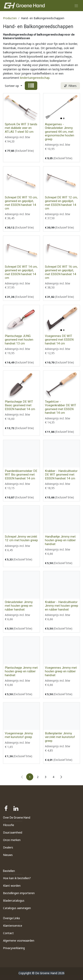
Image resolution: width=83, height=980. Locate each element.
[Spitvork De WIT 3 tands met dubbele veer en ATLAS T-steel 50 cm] (21, 107)
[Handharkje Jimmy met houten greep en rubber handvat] (61, 519)
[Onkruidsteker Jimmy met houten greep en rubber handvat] (21, 585)
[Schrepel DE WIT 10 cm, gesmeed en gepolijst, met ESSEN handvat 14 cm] (21, 180)
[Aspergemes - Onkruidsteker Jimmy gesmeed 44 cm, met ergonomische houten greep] (61, 107)
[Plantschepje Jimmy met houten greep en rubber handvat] (21, 650)
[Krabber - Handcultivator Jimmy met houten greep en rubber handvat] (61, 585)
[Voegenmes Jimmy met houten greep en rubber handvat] (61, 650)
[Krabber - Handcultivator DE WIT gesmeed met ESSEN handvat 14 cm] (61, 453)
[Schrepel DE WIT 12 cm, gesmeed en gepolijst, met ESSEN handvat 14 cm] (61, 180)
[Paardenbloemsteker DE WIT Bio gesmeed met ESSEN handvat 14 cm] (21, 453)
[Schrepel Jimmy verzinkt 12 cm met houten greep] (21, 519)
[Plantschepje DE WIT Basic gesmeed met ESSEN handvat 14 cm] (21, 384)
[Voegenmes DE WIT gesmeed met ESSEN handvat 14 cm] (61, 319)
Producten (10, 18)
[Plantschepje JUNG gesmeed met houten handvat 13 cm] (21, 319)
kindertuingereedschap (35, 78)
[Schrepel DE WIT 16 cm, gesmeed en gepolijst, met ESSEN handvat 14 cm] (61, 249)
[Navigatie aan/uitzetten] (76, 5)
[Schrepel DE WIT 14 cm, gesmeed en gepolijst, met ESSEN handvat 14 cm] (21, 249)
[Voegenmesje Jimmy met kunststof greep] (21, 716)
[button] (13, 85)
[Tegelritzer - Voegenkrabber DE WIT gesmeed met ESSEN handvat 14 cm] (61, 384)
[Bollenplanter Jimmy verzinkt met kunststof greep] (61, 716)
